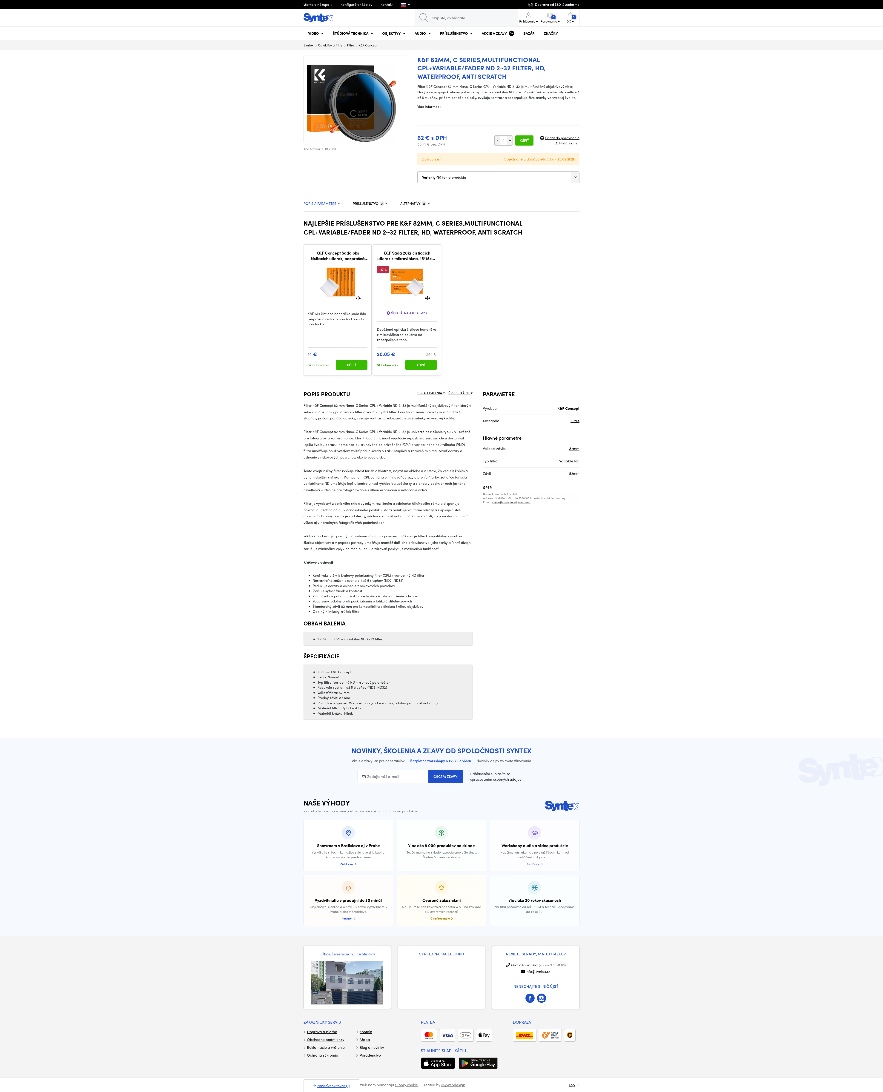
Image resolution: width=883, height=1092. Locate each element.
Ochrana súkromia (322, 1055)
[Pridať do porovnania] (358, 298)
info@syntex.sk (538, 971)
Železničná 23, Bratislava (353, 954)
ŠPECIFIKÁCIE (459, 393)
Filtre (350, 45)
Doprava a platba (322, 1031)
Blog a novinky (372, 1047)
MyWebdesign (453, 1084)
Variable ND (569, 461)
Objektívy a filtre (330, 45)
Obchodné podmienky (325, 1039)
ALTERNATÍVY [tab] (412, 203)
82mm (574, 448)
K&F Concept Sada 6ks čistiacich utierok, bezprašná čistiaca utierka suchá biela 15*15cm (338, 255)
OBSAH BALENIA (430, 393)
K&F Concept (368, 45)
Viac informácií (429, 106)
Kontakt (387, 4)
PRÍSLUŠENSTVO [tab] (368, 203)
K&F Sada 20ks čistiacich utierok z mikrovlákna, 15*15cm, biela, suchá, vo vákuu (406, 255)
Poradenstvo (370, 1055)
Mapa (365, 1039)
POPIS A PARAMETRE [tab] (320, 203)
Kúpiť (524, 140)
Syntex (308, 45)
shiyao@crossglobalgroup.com (511, 502)
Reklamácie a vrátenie (326, 1047)
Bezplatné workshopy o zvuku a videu (440, 760)
